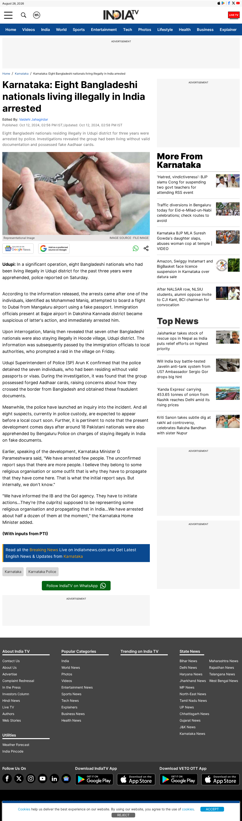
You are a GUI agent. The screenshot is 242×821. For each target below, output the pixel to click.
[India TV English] (121, 15)
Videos (28, 29)
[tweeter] (19, 778)
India (45, 29)
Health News (71, 720)
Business (205, 29)
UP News (187, 707)
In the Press (11, 687)
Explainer (228, 29)
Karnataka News (192, 734)
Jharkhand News (193, 681)
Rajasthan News (221, 667)
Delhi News (188, 667)
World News (70, 667)
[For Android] (179, 779)
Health (185, 29)
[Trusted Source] (53, 248)
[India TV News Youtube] (238, 3)
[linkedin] (54, 778)
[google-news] (66, 778)
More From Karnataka (180, 160)
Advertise (9, 674)
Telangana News (222, 674)
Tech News (70, 700)
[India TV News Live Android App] (94, 779)
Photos (144, 29)
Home (10, 29)
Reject (123, 815)
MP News (187, 687)
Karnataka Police (42, 571)
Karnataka (22, 73)
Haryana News (191, 674)
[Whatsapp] (135, 248)
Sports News (71, 694)
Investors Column (15, 694)
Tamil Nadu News (193, 700)
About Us (9, 667)
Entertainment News (77, 687)
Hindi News (11, 700)
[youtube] (42, 778)
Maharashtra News (223, 661)
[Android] (223, 3)
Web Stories (11, 720)
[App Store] (136, 779)
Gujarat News (190, 720)
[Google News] (18, 248)
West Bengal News (223, 681)
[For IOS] (220, 779)
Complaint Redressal (18, 681)
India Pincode (12, 751)
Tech (127, 29)
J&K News (187, 727)
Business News (73, 714)
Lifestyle (165, 29)
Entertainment (104, 29)
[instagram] (30, 778)
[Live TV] (234, 15)
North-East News (193, 694)
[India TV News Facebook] (229, 3)
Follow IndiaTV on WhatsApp (72, 585)
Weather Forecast (15, 745)
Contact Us (11, 661)
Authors (8, 714)
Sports (79, 29)
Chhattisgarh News (194, 714)
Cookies (24, 809)
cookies (188, 809)
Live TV (8, 707)
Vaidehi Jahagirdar (33, 119)
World (61, 29)
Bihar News (188, 661)
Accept (212, 809)
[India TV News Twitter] (233, 3)
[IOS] (218, 3)
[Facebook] (7, 778)
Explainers (69, 707)
